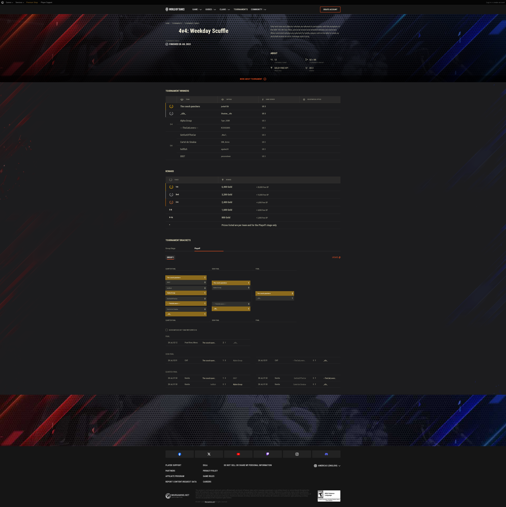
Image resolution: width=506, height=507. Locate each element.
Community (256, 9)
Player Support (173, 465)
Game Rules (208, 476)
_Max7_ (224, 135)
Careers (207, 482)
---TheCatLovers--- (189, 127)
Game (195, 9)
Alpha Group (186, 120)
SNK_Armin (225, 142)
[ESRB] (329, 496)
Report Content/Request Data (181, 482)
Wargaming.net (210, 502)
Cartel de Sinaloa (188, 142)
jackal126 (225, 106)
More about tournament (251, 79)
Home (168, 23)
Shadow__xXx (226, 114)
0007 (182, 156)
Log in (488, 2)
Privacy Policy (210, 471)
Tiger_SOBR (225, 121)
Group (170, 257)
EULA (205, 465)
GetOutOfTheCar (188, 135)
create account (499, 2)
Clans (223, 9)
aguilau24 (224, 149)
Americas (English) (327, 465)
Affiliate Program (175, 476)
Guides (208, 9)
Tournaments (241, 9)
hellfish (183, 149)
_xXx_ (183, 113)
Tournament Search (191, 23)
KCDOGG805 (225, 128)
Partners (170, 471)
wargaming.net (177, 496)
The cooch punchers (190, 106)
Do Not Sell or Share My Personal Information (248, 465)
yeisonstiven (226, 156)
